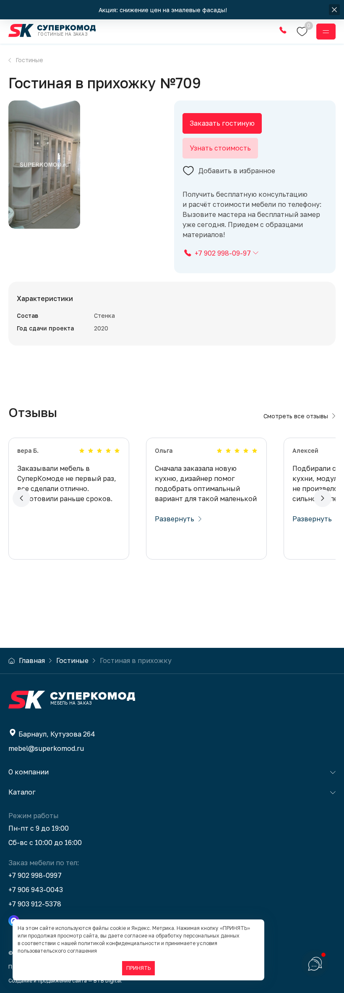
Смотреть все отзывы (295, 416)
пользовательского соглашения (57, 951)
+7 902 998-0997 (35, 875)
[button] (21, 498)
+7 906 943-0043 (35, 889)
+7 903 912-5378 (34, 904)
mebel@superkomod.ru (46, 748)
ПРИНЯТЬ (138, 968)
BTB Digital (108, 980)
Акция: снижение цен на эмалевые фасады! (164, 9)
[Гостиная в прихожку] (44, 164)
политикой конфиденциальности (119, 943)
